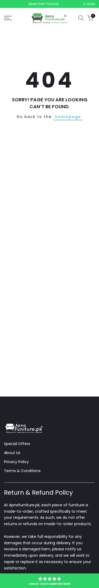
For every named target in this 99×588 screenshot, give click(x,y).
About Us (12, 452)
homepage (68, 116)
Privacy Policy (16, 461)
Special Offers (17, 443)
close (90, 4)
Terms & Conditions (22, 470)
